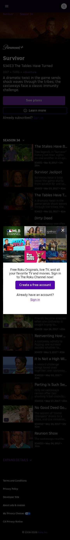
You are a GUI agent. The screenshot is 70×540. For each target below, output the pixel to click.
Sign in (35, 299)
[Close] (63, 230)
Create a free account (35, 285)
